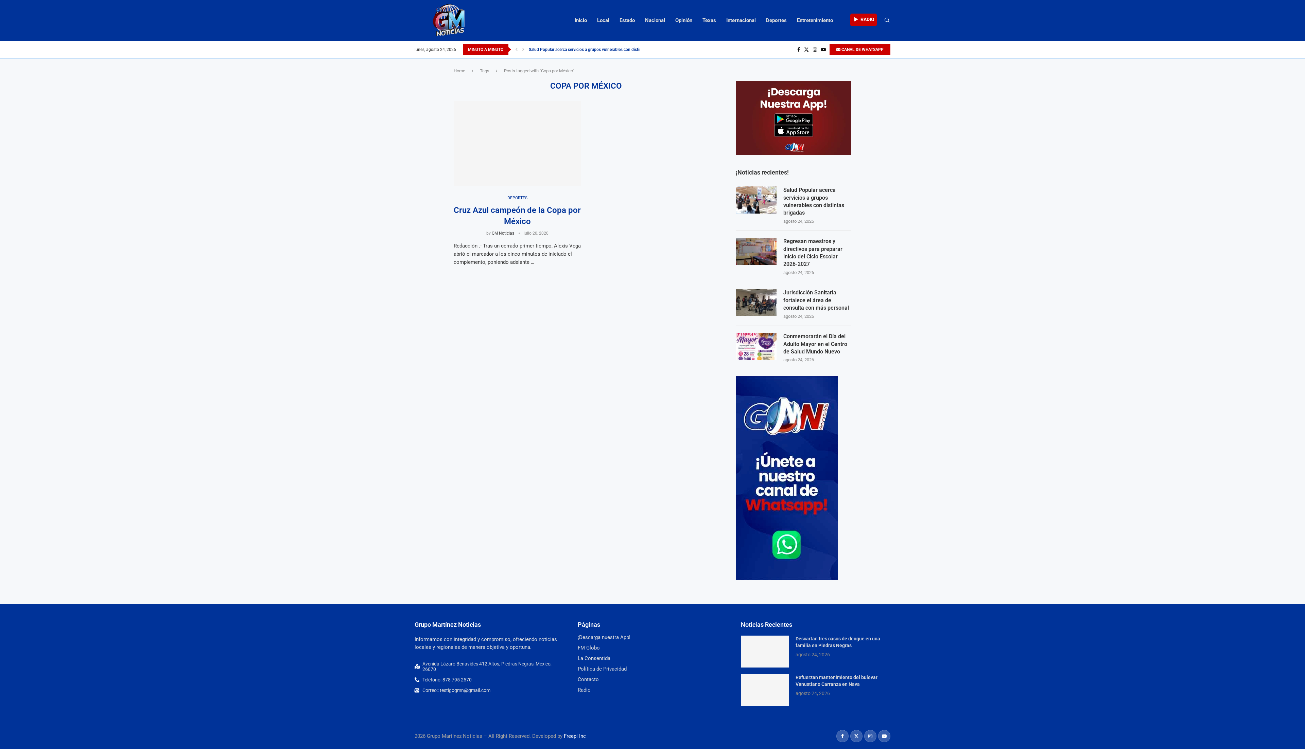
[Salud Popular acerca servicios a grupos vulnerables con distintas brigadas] (756, 200)
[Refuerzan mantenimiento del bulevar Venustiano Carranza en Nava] (765, 690)
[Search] (887, 20)
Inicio (581, 20)
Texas (709, 20)
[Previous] (516, 49)
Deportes (776, 20)
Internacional (741, 20)
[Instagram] (815, 49)
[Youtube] (823, 49)
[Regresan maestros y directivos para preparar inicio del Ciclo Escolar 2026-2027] (756, 251)
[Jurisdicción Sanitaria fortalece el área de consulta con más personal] (756, 302)
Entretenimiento (815, 20)
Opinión (683, 20)
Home (459, 70)
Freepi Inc (575, 736)
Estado (627, 20)
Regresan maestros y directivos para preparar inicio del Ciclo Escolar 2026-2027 (812, 252)
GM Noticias (503, 233)
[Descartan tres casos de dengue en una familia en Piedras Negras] (765, 652)
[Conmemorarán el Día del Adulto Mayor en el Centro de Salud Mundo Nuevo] (756, 346)
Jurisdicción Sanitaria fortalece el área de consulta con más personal (816, 300)
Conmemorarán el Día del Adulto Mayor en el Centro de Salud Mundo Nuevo (815, 344)
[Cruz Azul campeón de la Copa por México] (517, 143)
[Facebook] (798, 49)
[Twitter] (806, 49)
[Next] (523, 49)
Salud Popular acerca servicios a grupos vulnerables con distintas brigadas (596, 49)
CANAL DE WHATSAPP (862, 49)
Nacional (655, 20)
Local (603, 20)
